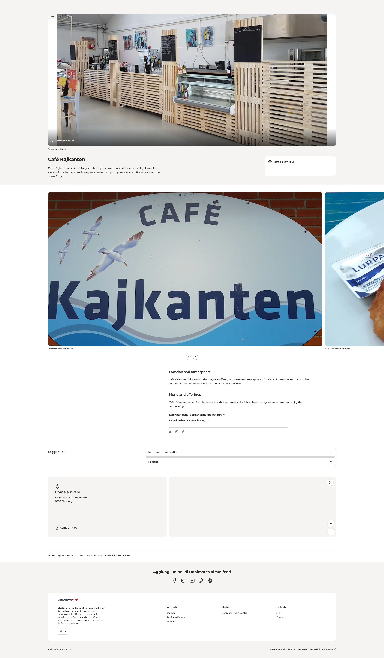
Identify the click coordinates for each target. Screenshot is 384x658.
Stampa (171, 613)
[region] (252, 507)
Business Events (176, 617)
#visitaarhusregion (198, 420)
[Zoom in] (330, 523)
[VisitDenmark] (68, 599)
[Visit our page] (183, 580)
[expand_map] (330, 482)
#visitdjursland (177, 420)
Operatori (172, 621)
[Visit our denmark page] (174, 580)
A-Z (278, 613)
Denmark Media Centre (234, 613)
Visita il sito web (282, 161)
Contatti (280, 617)
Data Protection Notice (282, 649)
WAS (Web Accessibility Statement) (317, 649)
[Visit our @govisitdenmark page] (201, 580)
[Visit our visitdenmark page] (192, 580)
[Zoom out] (330, 531)
